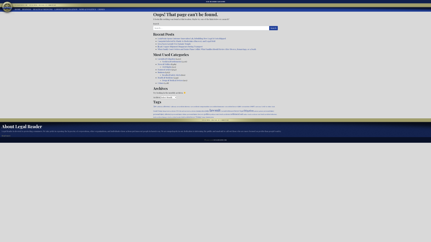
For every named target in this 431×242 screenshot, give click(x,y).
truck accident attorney (269, 114)
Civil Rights (167, 67)
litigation (249, 110)
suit (241, 114)
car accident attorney (183, 106)
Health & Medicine (43, 9)
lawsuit (215, 110)
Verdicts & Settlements (171, 61)
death (273, 106)
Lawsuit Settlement (227, 111)
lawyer (236, 111)
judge (207, 111)
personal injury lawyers (195, 114)
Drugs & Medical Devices (172, 80)
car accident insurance (217, 106)
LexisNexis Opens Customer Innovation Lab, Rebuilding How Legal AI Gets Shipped (192, 38)
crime (269, 106)
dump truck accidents (169, 111)
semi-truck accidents (222, 114)
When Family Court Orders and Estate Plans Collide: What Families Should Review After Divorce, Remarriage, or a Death (207, 49)
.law (155, 106)
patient (256, 111)
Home (17, 9)
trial (259, 114)
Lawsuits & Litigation (65, 9)
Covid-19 (264, 106)
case (239, 106)
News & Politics (87, 9)
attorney (166, 106)
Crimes (101, 9)
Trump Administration (207, 117)
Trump (198, 117)
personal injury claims (179, 114)
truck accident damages (160, 117)
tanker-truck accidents (250, 114)
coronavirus (246, 106)
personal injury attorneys (162, 114)
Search (156, 24)
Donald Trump (157, 111)
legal (242, 111)
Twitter (221, 2)
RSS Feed (207, 2)
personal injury (269, 111)
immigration (200, 111)
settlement (235, 114)
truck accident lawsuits (174, 117)
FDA (177, 111)
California (173, 106)
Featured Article (164, 69)
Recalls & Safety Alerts (171, 75)
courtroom (258, 106)
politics (207, 114)
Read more (6, 136)
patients (261, 111)
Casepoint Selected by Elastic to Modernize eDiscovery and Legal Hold (186, 41)
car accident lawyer (231, 106)
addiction (160, 106)
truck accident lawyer (188, 117)
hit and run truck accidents (188, 111)
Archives (156, 97)
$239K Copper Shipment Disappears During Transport (180, 46)
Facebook (213, 2)
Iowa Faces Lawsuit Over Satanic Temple (174, 44)
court (252, 106)
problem (212, 114)
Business (26, 9)
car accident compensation (200, 106)
